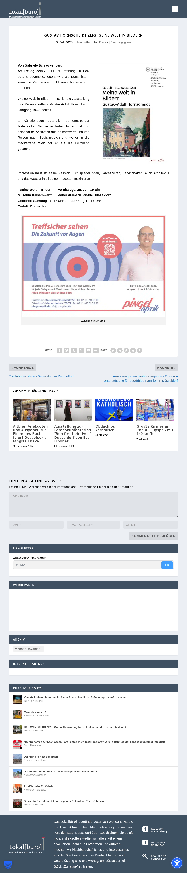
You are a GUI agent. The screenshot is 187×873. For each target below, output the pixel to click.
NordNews (100, 42)
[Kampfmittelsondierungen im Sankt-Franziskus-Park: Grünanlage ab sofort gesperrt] (17, 699)
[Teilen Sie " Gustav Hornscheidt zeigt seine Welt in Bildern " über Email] (88, 350)
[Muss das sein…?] (17, 714)
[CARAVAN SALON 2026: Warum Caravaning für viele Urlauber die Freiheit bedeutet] (17, 729)
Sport (26, 745)
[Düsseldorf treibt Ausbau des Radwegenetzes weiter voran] (17, 773)
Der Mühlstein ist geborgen (41, 756)
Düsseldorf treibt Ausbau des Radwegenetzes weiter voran (60, 771)
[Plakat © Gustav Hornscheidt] (133, 162)
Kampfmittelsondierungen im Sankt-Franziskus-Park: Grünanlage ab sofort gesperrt (76, 697)
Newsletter (83, 42)
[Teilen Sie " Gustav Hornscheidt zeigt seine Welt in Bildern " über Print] (96, 350)
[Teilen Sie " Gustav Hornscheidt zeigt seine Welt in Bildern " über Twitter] (66, 350)
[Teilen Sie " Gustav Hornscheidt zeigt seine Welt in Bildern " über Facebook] (59, 350)
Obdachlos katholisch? (106, 428)
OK (167, 565)
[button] (175, 9)
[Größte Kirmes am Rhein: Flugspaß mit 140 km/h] (155, 410)
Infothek (28, 701)
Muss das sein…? (35, 712)
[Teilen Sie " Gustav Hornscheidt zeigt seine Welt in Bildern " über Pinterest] (81, 350)
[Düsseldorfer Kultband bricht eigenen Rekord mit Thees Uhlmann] (17, 803)
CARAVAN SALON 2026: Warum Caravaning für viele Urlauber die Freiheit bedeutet (75, 727)
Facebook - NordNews (158, 844)
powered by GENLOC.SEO (158, 858)
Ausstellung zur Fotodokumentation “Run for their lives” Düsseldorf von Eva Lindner (72, 434)
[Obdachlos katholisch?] (114, 410)
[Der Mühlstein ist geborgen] (17, 759)
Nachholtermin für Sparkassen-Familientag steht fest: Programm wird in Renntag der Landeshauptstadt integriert (94, 741)
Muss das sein (42, 715)
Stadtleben (40, 775)
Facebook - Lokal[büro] (159, 830)
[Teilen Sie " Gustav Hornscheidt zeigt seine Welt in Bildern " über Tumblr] (74, 350)
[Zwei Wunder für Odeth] (17, 788)
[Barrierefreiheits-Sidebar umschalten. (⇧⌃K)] (176, 862)
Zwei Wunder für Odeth (38, 786)
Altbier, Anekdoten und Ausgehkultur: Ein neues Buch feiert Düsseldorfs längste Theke (30, 434)
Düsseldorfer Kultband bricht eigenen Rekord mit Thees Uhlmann (65, 801)
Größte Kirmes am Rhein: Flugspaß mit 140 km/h (154, 430)
